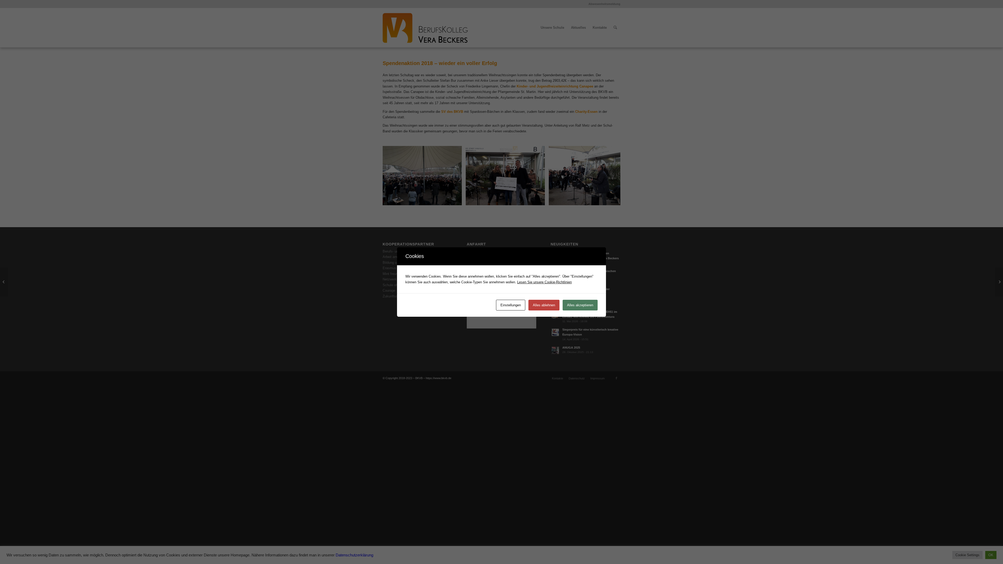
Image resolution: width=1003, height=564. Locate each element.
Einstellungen (510, 305)
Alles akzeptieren (580, 305)
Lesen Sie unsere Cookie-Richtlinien (544, 282)
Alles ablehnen (544, 305)
